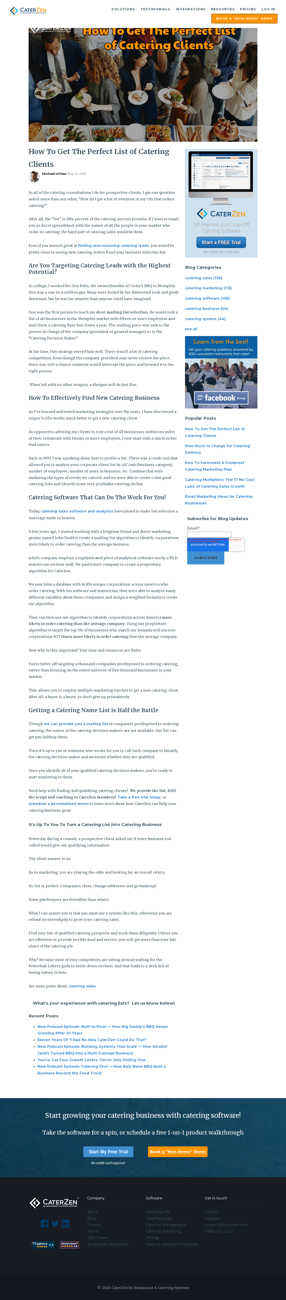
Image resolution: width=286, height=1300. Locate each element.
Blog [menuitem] (91, 1218)
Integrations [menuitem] (191, 9)
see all (191, 329)
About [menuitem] (93, 1212)
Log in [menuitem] (268, 9)
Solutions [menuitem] (123, 9)
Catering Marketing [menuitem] (163, 1231)
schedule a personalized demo (59, 804)
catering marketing (208, 288)
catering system (205, 319)
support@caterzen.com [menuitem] (226, 1225)
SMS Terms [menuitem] (97, 1238)
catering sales (82, 986)
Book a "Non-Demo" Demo (178, 1151)
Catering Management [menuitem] (166, 1225)
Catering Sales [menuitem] (158, 1218)
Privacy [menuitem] (93, 1225)
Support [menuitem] (212, 1218)
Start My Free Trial (108, 1151)
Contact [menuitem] (212, 1212)
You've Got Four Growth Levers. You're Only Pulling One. (92, 1060)
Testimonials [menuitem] (155, 9)
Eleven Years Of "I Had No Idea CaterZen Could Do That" (92, 1040)
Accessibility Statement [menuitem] (107, 1244)
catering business (206, 309)
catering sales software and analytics (77, 511)
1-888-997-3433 (219, 1231)
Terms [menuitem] (93, 1231)
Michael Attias (54, 174)
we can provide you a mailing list (76, 724)
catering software (207, 298)
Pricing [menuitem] (248, 9)
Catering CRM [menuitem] (158, 1212)
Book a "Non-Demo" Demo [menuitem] (244, 19)
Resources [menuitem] (223, 9)
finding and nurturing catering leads (113, 245)
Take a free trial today (139, 797)
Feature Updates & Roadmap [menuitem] (172, 1244)
